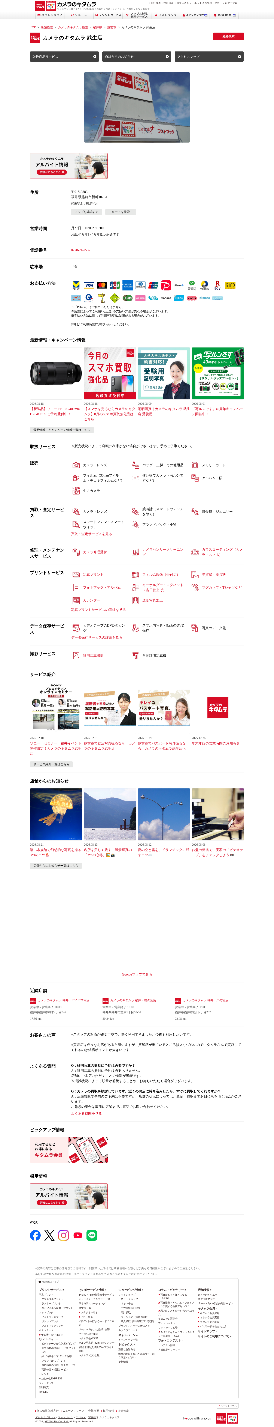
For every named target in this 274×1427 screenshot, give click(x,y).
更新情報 (123, 1361)
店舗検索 (47, 27)
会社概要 (156, 3)
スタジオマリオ (89, 1312)
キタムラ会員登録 (209, 1313)
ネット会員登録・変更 (207, 3)
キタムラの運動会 (167, 1318)
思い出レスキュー (48, 1339)
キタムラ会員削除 (209, 1321)
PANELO (43, 1391)
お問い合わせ (184, 3)
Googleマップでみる (137, 974)
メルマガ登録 (230, 3)
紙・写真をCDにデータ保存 (57, 1356)
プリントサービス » (51, 1290)
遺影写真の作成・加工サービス (58, 1365)
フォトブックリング (52, 1325)
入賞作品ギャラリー (169, 1349)
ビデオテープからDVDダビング (59, 1343)
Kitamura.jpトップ (50, 1281)
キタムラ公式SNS (88, 1338)
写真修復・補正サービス (55, 1369)
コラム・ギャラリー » (172, 1290)
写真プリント (46, 1294)
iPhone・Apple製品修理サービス (96, 1294)
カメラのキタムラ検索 (73, 27)
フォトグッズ (46, 1383)
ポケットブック (50, 1321)
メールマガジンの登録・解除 (94, 1329)
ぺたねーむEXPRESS (50, 1378)
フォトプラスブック (52, 1317)
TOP (33, 27)
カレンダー (45, 1374)
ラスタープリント (51, 1303)
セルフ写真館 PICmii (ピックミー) (97, 1342)
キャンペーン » (128, 1335)
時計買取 (126, 1312)
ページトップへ (228, 1406)
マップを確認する (86, 212)
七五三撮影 (87, 1317)
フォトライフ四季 (167, 1327)
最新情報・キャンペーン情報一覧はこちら (61, 430)
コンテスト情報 (166, 1345)
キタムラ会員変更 (209, 1317)
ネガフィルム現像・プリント (57, 1308)
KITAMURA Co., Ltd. (57, 1421)
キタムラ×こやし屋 (89, 1355)
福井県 (97, 27)
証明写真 (44, 1387)
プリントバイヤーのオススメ (134, 1325)
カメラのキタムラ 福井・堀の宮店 (133, 1000)
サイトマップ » (207, 1331)
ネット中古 (127, 1303)
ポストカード (46, 1330)
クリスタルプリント (52, 1299)
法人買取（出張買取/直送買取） (138, 1321)
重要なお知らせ (126, 1349)
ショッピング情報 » (130, 1290)
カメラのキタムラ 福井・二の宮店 (205, 1000)
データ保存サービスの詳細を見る (96, 637)
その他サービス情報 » (93, 1290)
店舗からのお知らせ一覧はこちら (55, 865)
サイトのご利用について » (214, 1336)
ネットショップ (126, 1294)
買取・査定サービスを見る (91, 534)
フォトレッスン (166, 1323)
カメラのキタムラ (207, 1294)
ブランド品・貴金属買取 (134, 1317)
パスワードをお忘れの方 (213, 1326)
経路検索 (229, 36)
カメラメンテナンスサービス (94, 1299)
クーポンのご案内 (88, 1333)
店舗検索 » (204, 1290)
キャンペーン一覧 (128, 1339)
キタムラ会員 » (207, 1308)
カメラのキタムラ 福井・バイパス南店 (63, 1000)
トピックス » (126, 1344)
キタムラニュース (128, 1330)
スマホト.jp (85, 1308)
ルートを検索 (121, 212)
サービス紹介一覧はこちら (51, 764)
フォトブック (46, 1312)
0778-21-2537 (80, 250)
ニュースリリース (73, 1410)
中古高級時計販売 (130, 1308)
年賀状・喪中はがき (52, 1334)
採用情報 (169, 3)
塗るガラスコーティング (92, 1303)
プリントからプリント (54, 1360)
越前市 (111, 27)
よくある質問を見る (86, 1113)
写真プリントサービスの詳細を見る (98, 610)
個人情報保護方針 (48, 1410)
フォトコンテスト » (170, 1340)
